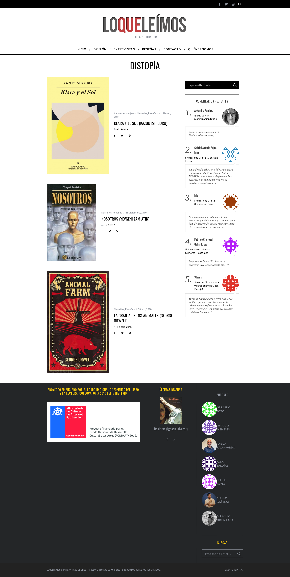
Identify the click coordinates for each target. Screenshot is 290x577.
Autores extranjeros (125, 113)
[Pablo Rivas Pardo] (209, 445)
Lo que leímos (124, 326)
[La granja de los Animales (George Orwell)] (78, 322)
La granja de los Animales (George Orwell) (143, 318)
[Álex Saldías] (209, 463)
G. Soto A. (123, 129)
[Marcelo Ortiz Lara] (209, 518)
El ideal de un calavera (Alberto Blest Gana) (197, 251)
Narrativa (142, 113)
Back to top (231, 570)
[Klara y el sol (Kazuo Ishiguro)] (78, 125)
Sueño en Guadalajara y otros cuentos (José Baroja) (206, 286)
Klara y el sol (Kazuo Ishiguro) (140, 123)
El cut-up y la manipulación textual (206, 117)
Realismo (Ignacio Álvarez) (171, 428)
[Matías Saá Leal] (209, 500)
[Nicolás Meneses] (209, 427)
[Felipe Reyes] (209, 481)
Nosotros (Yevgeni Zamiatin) (125, 219)
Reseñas (153, 113)
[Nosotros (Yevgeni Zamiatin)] (71, 222)
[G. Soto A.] (209, 409)
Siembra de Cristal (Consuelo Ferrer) (202, 159)
